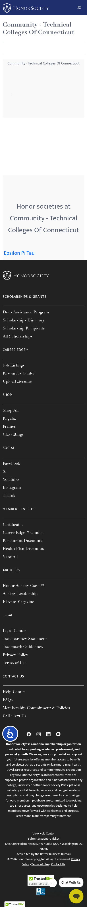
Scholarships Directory (24, 320)
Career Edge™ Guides (23, 532)
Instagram (12, 487)
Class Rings (13, 434)
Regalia (9, 418)
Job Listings (14, 365)
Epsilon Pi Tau (19, 253)
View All (10, 556)
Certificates (13, 524)
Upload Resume (17, 381)
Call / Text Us (14, 715)
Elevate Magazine (18, 601)
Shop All (11, 410)
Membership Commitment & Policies (36, 707)
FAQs (8, 699)
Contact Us (58, 864)
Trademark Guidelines (23, 646)
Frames (9, 426)
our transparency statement (52, 815)
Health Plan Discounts (23, 548)
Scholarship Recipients (24, 328)
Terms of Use (15, 662)
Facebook (11, 463)
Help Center (14, 691)
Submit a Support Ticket (43, 838)
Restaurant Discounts (22, 540)
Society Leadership (20, 593)
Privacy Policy (15, 654)
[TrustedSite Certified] (40, 880)
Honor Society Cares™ (23, 585)
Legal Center (14, 630)
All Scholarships (18, 336)
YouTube (11, 479)
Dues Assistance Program (26, 312)
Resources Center (19, 373)
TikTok (9, 495)
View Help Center (44, 833)
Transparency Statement (25, 638)
